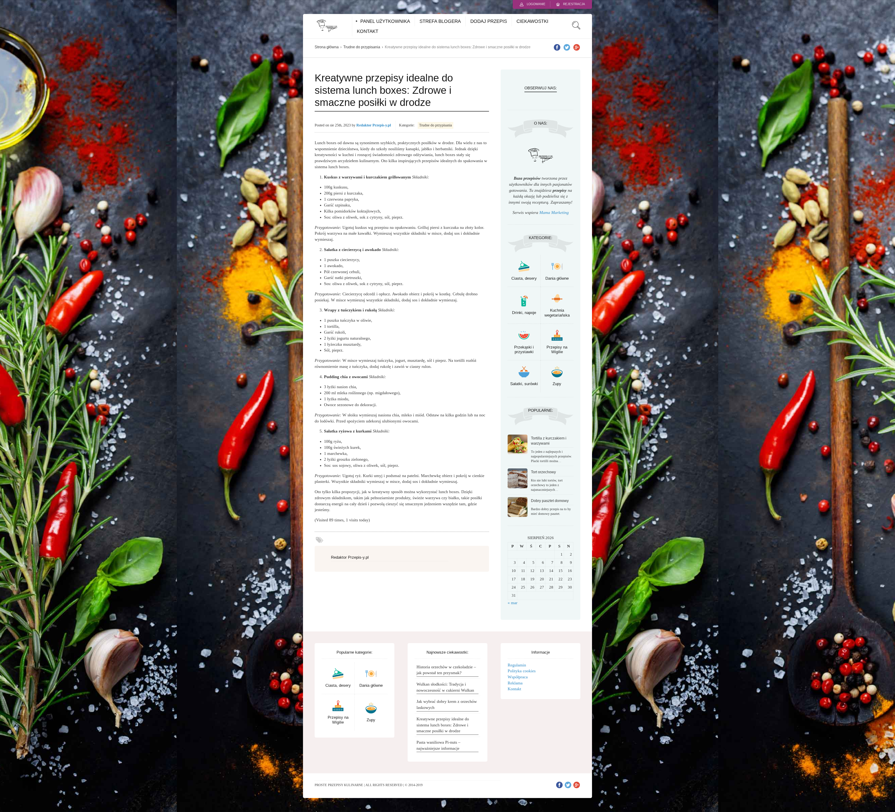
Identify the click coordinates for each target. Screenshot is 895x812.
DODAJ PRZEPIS (488, 21)
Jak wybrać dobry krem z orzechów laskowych (447, 704)
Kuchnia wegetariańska (557, 312)
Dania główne (557, 278)
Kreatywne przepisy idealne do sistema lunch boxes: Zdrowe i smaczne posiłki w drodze (443, 725)
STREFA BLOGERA (440, 21)
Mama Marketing (554, 212)
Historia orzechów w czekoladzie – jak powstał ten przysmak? (446, 670)
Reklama (515, 683)
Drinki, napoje (524, 312)
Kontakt (514, 689)
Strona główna (327, 47)
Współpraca (518, 677)
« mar (512, 602)
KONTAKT (367, 31)
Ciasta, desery (524, 278)
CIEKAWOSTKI (532, 21)
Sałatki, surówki (524, 384)
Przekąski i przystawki (524, 349)
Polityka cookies (522, 671)
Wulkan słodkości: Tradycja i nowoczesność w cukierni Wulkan (445, 687)
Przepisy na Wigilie (557, 349)
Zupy (557, 384)
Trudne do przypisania (361, 47)
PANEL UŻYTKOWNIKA (385, 21)
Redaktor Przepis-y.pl (373, 125)
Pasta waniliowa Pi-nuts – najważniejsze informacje (438, 745)
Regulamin (517, 665)
